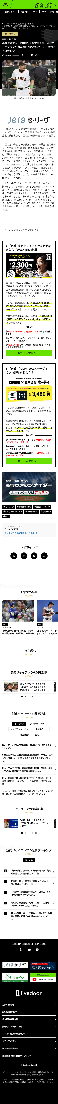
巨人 (7, 516)
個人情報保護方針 (10, 1019)
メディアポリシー (10, 1041)
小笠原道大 (46, 512)
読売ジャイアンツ (43, 507)
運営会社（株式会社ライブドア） (17, 1056)
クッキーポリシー (10, 1048)
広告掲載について (10, 1012)
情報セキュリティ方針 (12, 1026)
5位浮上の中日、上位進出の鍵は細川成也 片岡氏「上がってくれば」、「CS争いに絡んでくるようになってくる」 (27, 758)
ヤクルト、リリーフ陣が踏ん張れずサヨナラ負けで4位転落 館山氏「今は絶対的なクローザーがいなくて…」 (27, 792)
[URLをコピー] (36, 55)
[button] (22, 696)
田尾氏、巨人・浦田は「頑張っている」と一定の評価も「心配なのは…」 (31, 882)
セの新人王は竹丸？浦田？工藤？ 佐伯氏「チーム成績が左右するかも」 (30, 904)
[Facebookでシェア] (27, 55)
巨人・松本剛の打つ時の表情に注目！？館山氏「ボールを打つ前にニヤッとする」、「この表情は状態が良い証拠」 (27, 781)
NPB (44, 12)
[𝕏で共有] (23, 55)
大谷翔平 (25, 12)
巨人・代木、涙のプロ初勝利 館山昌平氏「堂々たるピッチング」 (27, 746)
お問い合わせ (8, 1004)
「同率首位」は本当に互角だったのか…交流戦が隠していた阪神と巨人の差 (31, 872)
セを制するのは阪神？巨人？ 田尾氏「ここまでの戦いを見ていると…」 (31, 893)
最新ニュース (10, 12)
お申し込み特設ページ (29, 353)
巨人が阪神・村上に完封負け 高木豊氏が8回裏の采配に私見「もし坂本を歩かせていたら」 (31, 916)
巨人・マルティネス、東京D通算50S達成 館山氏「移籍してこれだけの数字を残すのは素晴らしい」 (27, 769)
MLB (35, 12)
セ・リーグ (9, 507)
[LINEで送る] (32, 55)
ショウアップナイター (13, 512)
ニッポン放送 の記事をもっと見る (20, 533)
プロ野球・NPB (25, 507)
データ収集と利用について (14, 1034)
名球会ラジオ (32, 512)
